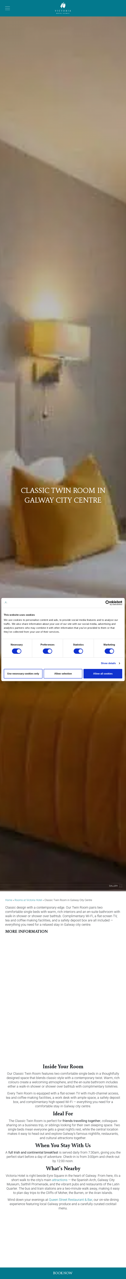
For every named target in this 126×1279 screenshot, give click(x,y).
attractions (59, 1180)
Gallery (113, 886)
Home (8, 900)
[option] (63, 445)
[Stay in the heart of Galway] (63, 8)
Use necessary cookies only (23, 673)
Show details (108, 663)
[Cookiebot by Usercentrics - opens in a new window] (108, 602)
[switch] (47, 651)
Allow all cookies (103, 673)
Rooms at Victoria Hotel (28, 900)
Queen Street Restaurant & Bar (70, 1200)
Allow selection (63, 673)
